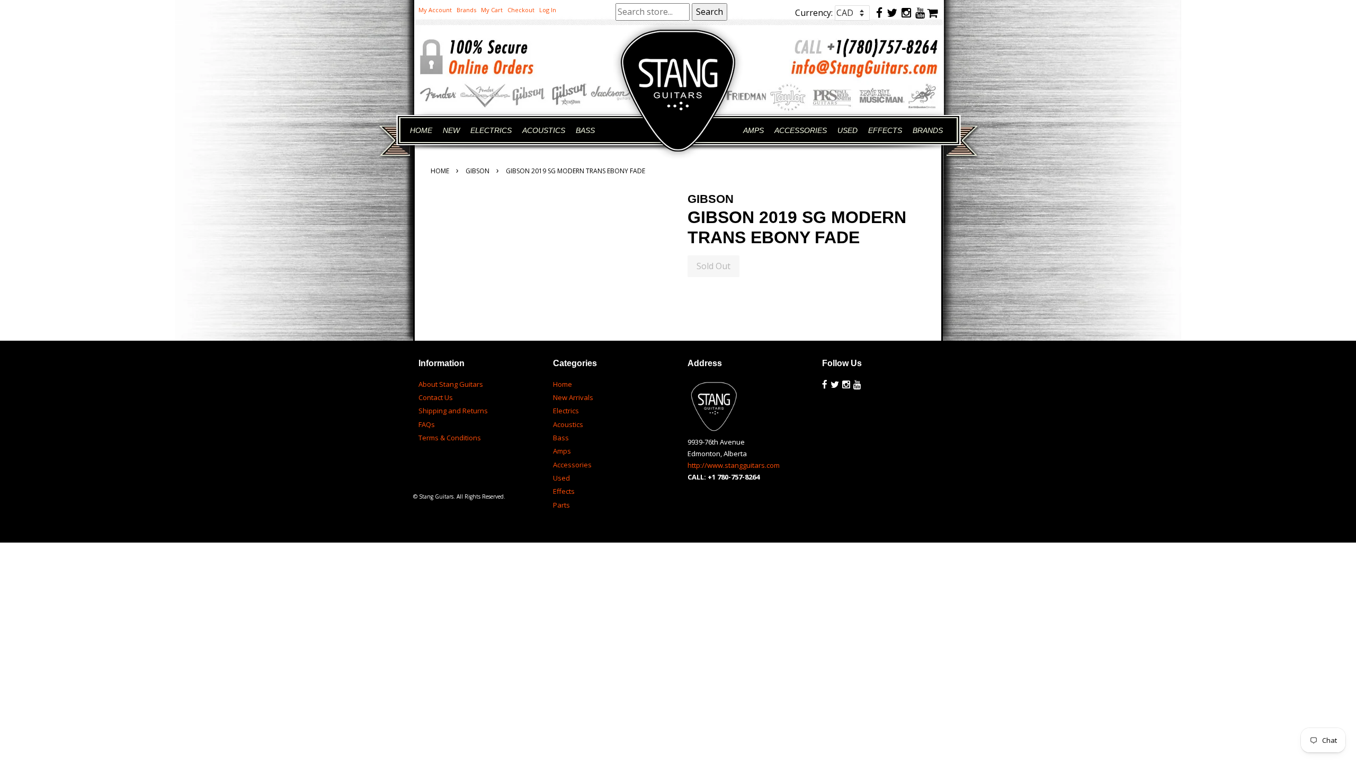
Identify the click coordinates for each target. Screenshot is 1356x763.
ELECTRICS (491, 130)
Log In (547, 10)
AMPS (753, 130)
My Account (435, 10)
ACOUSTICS (543, 130)
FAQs (426, 424)
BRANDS (928, 130)
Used (561, 478)
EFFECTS (885, 130)
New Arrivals (573, 397)
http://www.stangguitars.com (734, 465)
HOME (421, 130)
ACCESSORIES (800, 130)
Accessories (572, 464)
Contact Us (435, 397)
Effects (564, 491)
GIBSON (477, 170)
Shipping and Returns (453, 410)
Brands (466, 10)
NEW (451, 130)
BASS (585, 130)
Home (440, 170)
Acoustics (568, 424)
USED (847, 130)
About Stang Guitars (450, 384)
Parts (561, 505)
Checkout (520, 10)
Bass (561, 437)
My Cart (492, 10)
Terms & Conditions (449, 437)
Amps (562, 451)
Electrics (566, 410)
